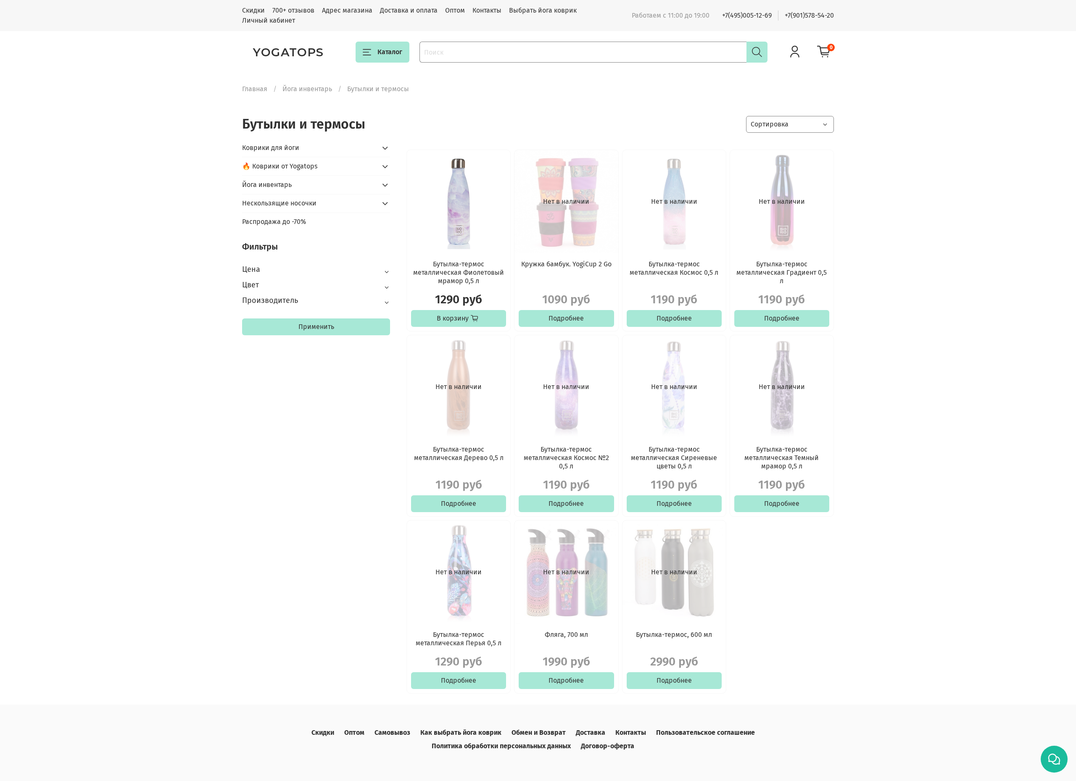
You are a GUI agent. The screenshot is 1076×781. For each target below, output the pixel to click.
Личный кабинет (268, 20)
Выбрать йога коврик (543, 10)
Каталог (389, 52)
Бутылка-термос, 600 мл (674, 635)
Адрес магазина (347, 10)
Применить (316, 327)
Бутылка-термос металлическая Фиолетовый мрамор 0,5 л (458, 272)
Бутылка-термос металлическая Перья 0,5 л (458, 639)
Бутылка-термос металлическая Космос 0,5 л (674, 268)
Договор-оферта (607, 746)
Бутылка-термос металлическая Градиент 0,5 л (781, 272)
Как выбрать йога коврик (460, 732)
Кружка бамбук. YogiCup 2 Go (566, 264)
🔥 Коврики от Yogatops (279, 166)
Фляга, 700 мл (566, 635)
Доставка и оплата (409, 10)
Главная (254, 89)
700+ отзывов (293, 10)
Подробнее (566, 318)
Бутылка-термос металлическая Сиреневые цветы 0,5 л (674, 457)
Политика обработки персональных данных (501, 746)
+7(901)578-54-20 (809, 15)
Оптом (455, 10)
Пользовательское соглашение (705, 732)
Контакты (486, 10)
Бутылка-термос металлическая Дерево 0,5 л (459, 453)
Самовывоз (392, 732)
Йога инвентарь (307, 89)
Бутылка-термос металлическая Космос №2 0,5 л (566, 457)
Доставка (590, 732)
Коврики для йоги (270, 148)
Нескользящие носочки (279, 203)
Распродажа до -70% (274, 222)
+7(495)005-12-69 (747, 15)
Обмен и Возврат (539, 732)
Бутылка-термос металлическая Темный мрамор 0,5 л (781, 457)
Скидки (253, 10)
